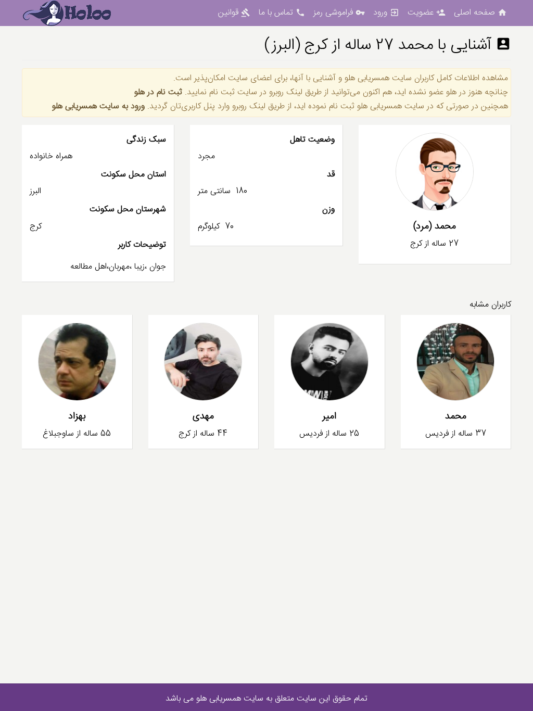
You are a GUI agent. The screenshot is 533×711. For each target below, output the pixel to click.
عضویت (427, 13)
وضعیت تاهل (312, 140)
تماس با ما (282, 13)
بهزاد (77, 416)
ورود (386, 13)
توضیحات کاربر (142, 245)
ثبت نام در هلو (158, 92)
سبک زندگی (146, 140)
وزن (328, 209)
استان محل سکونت (133, 175)
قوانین (234, 13)
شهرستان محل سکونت (128, 209)
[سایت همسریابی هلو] (75, 13)
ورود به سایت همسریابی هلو (98, 106)
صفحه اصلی (480, 13)
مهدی (203, 416)
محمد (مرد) (434, 226)
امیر (329, 416)
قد (330, 175)
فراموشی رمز (339, 13)
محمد (455, 416)
